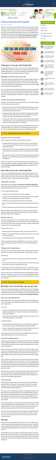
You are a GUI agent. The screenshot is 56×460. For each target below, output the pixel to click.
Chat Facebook (6, 456)
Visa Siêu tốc (31, 458)
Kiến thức (13, 18)
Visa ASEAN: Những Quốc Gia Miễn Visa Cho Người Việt (49, 47)
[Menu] (3, 3)
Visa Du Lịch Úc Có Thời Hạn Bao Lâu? (49, 93)
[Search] (54, 3)
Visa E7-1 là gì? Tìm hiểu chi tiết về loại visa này (50, 84)
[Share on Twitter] (4, 443)
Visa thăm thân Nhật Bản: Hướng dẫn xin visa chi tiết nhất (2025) (49, 73)
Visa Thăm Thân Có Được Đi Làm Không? (49, 89)
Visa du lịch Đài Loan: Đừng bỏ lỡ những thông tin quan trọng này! (49, 66)
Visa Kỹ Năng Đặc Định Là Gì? (50, 79)
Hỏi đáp (42, 28)
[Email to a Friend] (7, 443)
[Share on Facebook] (2, 443)
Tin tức (42, 38)
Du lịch (42, 25)
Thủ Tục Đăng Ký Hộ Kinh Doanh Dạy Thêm (49, 52)
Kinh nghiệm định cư (45, 36)
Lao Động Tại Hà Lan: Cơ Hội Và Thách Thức (50, 61)
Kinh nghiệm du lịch (45, 33)
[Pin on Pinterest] (9, 443)
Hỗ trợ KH (28, 456)
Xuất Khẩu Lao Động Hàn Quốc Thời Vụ (49, 56)
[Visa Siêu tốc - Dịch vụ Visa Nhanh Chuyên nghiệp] (28, 3)
